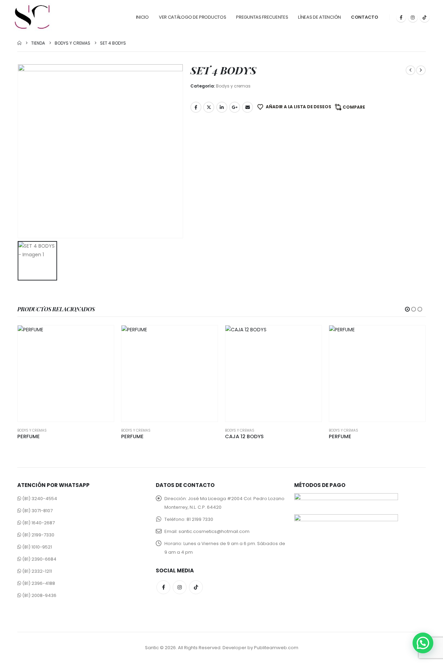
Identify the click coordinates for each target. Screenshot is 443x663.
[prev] (410, 70)
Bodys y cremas (233, 86)
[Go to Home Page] (19, 43)
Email (247, 107)
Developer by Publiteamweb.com (260, 647)
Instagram (180, 587)
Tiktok (196, 587)
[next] (421, 70)
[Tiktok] (425, 17)
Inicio (142, 17)
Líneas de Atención (319, 17)
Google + (234, 107)
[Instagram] (413, 17)
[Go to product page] (66, 373)
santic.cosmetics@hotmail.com (214, 531)
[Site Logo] (32, 17)
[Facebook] (401, 17)
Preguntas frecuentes (262, 17)
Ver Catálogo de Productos (192, 17)
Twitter (208, 107)
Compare (354, 107)
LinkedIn (221, 107)
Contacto (364, 17)
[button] (407, 309)
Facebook (195, 107)
